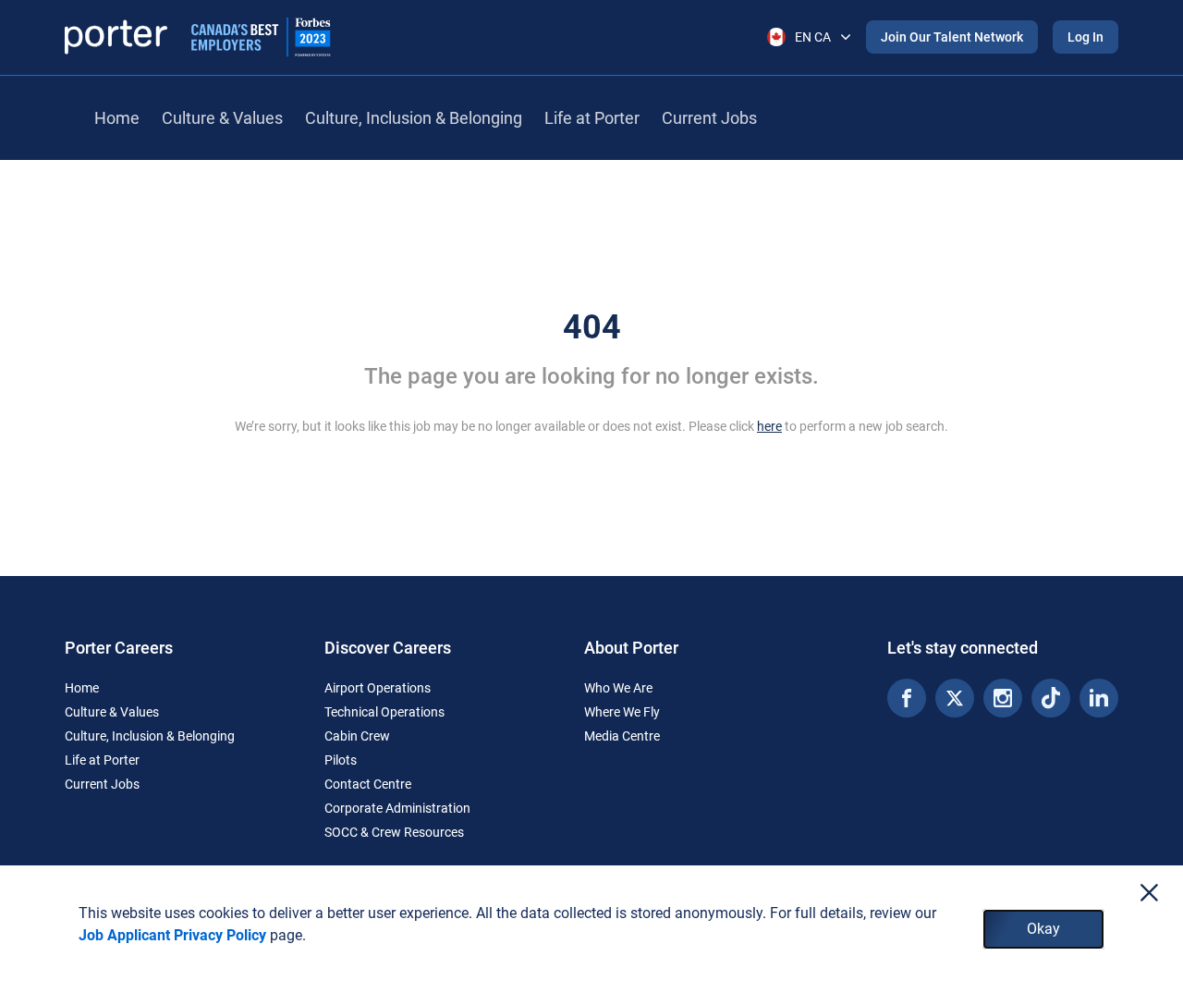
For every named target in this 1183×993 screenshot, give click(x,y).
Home (117, 118)
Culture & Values (222, 118)
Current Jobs (709, 118)
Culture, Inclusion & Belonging (413, 118)
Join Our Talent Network (952, 37)
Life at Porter (592, 118)
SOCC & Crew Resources (394, 832)
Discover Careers (387, 647)
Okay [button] (1043, 929)
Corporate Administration (397, 808)
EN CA (813, 37)
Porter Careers (119, 647)
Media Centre (622, 736)
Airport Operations (377, 687)
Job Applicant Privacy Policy (172, 935)
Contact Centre (367, 784)
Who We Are (618, 687)
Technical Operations (384, 712)
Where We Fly (622, 712)
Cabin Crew (357, 736)
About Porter (631, 647)
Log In (1085, 37)
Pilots (340, 760)
